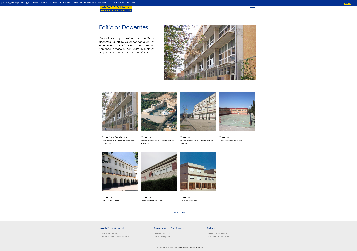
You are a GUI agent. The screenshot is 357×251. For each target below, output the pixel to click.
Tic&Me (200, 247)
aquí (44, 4)
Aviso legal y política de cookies (177, 247)
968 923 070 (221, 233)
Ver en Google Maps (117, 228)
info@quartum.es (221, 236)
